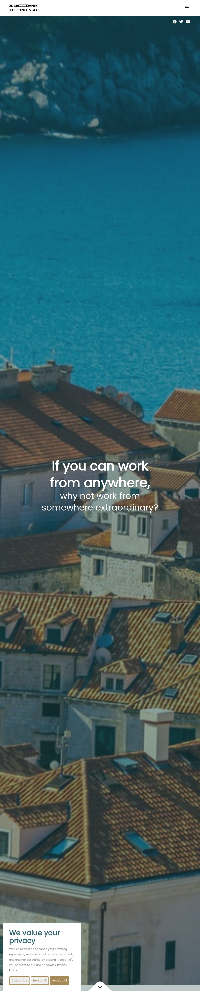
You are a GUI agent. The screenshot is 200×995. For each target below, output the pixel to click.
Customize (20, 981)
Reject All (39, 981)
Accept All (59, 981)
